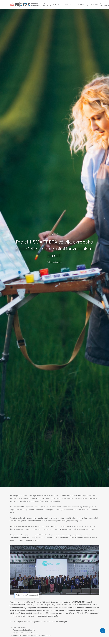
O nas (87, 4)
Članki (73, 5)
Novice (81, 5)
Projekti (64, 5)
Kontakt (94, 5)
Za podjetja (47, 4)
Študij (56, 5)
